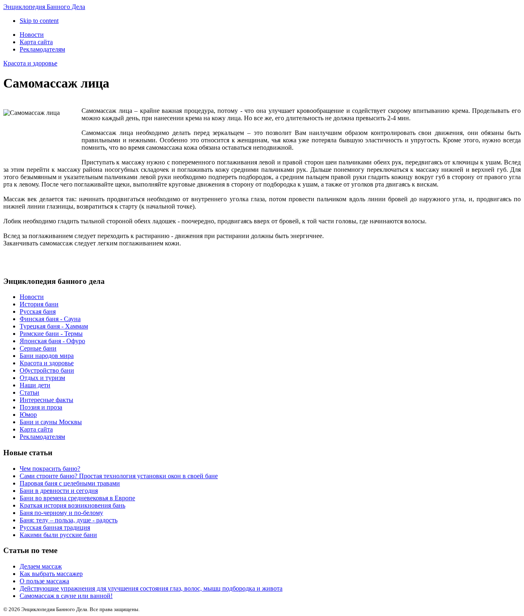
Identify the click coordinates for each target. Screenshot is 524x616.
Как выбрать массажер (51, 573)
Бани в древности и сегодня (59, 490)
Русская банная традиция (55, 527)
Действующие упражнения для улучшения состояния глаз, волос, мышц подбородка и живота (151, 588)
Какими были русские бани (58, 534)
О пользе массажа (44, 581)
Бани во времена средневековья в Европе (77, 498)
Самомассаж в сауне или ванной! (66, 595)
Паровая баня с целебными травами (70, 483)
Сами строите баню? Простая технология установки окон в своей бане (119, 475)
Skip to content (39, 20)
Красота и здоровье (30, 63)
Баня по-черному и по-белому (61, 512)
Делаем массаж (41, 566)
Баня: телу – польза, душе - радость (68, 520)
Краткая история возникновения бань (72, 505)
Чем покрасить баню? (50, 468)
